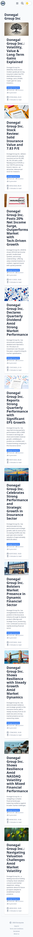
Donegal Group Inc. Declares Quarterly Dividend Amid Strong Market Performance (17, 320)
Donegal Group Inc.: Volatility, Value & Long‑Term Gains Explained (16, 51)
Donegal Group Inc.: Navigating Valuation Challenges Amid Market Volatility (16, 858)
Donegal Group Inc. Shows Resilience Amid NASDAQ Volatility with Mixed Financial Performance (17, 774)
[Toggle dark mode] (28, 3)
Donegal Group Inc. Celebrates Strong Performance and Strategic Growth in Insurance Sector (17, 502)
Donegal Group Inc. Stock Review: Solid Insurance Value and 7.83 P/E (15, 135)
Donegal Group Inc (13, 88)
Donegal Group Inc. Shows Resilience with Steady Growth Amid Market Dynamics (16, 682)
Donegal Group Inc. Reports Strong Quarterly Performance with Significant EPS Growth (17, 408)
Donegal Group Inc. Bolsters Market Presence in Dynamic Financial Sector (16, 592)
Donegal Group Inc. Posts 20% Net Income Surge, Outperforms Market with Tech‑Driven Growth (17, 228)
